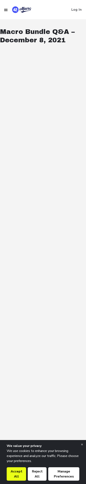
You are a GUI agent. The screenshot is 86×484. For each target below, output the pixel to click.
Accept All (16, 474)
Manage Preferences (64, 474)
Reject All (37, 474)
